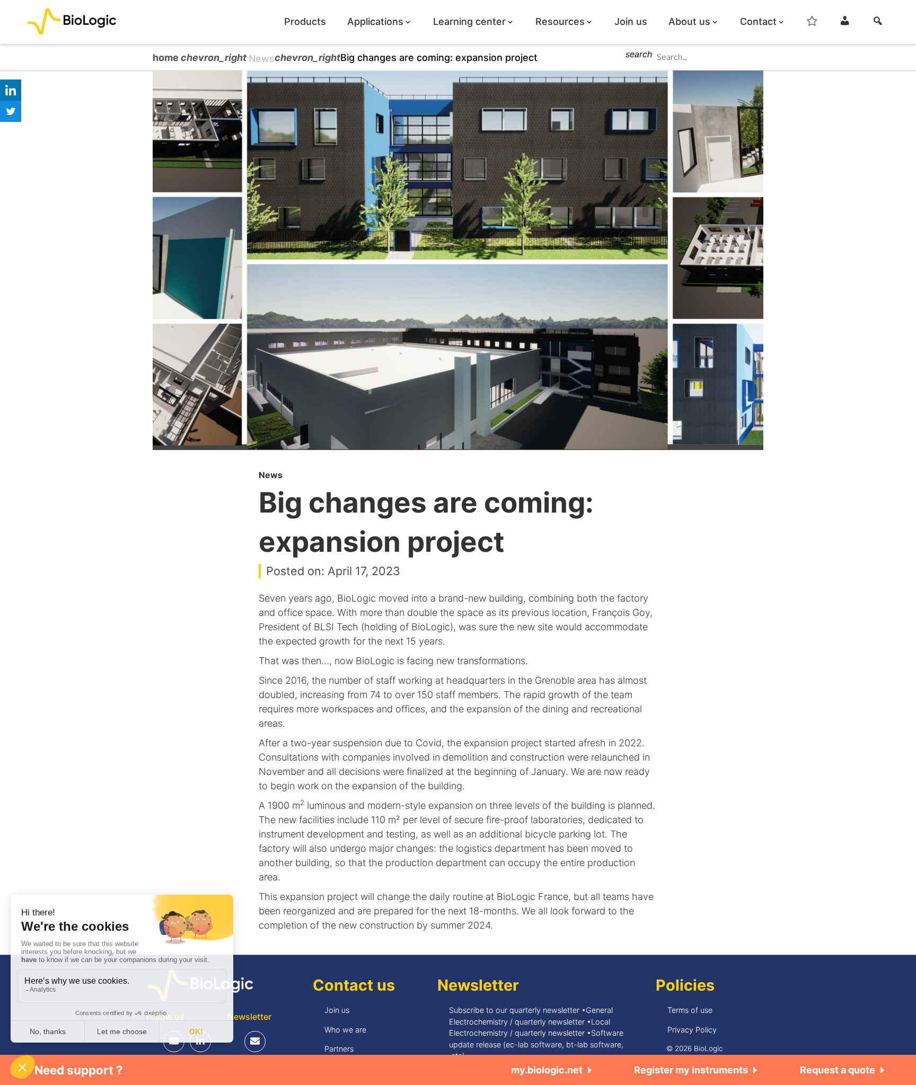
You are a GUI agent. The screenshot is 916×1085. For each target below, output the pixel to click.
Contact (758, 22)
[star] (812, 24)
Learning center (469, 22)
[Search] (878, 24)
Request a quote (837, 1069)
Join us (630, 22)
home (167, 57)
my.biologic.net (547, 1069)
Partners (339, 1048)
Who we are (345, 1029)
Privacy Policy (692, 1029)
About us (689, 22)
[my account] (845, 24)
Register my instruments (691, 1069)
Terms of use (689, 1010)
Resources (560, 22)
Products (305, 22)
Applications (375, 22)
